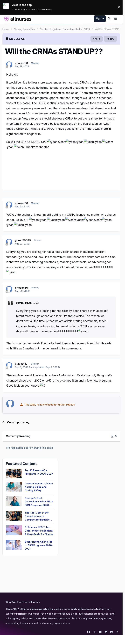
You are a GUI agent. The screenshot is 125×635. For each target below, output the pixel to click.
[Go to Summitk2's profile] (9, 365)
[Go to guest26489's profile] (9, 242)
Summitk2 (21, 363)
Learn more (7, 7)
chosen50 (21, 63)
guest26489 (23, 240)
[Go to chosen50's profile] (9, 64)
